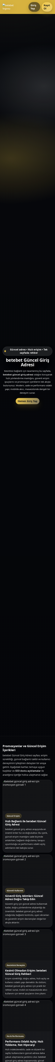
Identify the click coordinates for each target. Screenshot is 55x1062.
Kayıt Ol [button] (47, 7)
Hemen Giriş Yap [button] (27, 401)
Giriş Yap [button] (33, 7)
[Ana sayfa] (14, 7)
